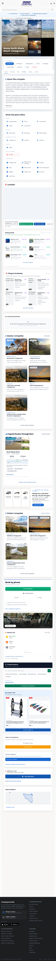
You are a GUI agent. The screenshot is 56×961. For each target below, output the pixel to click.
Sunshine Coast (9, 682)
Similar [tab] (36, 71)
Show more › (9, 105)
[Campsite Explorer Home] (2, 18)
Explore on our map (27, 224)
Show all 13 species (28, 262)
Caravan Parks (33, 674)
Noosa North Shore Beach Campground (24, 18)
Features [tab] (12, 71)
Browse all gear (27, 730)
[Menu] (2, 3)
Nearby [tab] (30, 71)
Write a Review (29, 747)
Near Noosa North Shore (12, 674)
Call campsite (29, 588)
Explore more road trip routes (28, 482)
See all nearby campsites (28, 425)
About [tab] (6, 71)
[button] (34, 29)
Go (49, 670)
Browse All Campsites (28, 685)
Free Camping (23, 674)
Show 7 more (27, 652)
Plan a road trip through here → (13, 608)
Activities (9, 676)
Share (40, 597)
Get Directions (40, 224)
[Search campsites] (52, 9)
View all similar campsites (28, 573)
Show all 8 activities (28, 308)
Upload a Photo (29, 743)
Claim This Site (12, 759)
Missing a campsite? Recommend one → (15, 764)
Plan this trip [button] (10, 474)
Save (17, 597)
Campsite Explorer (9, 18)
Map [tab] (18, 71)
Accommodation (42, 674)
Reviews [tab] (24, 71)
